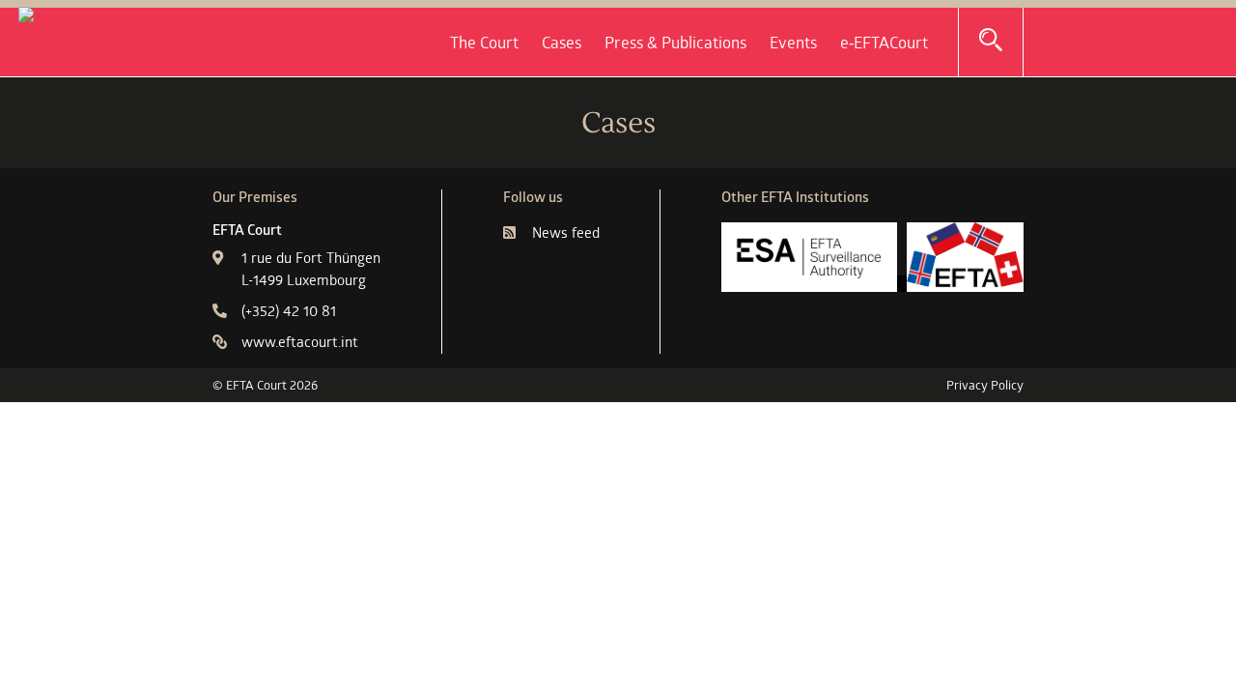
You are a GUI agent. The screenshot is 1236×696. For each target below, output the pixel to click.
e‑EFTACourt (884, 42)
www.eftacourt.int (299, 342)
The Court (484, 42)
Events (793, 42)
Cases (561, 42)
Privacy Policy (985, 384)
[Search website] (990, 40)
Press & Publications (675, 42)
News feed (566, 232)
